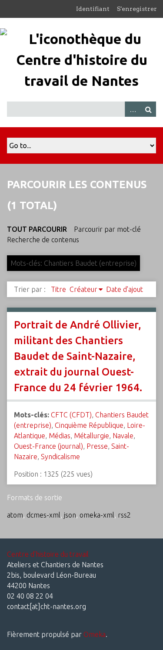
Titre (58, 289)
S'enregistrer (137, 8)
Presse (97, 446)
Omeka (94, 634)
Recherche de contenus (43, 240)
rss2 (124, 515)
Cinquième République (89, 425)
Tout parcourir (37, 229)
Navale (123, 436)
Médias (59, 436)
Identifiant (93, 8)
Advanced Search (132, 109)
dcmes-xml (43, 515)
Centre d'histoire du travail (48, 554)
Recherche (148, 109)
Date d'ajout (124, 289)
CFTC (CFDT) (71, 415)
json (70, 515)
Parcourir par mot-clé (107, 229)
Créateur (83, 289)
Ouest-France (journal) (48, 446)
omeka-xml (97, 515)
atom (15, 515)
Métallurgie (91, 436)
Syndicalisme (60, 456)
